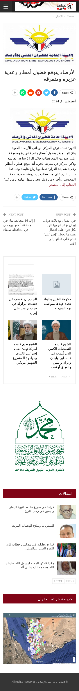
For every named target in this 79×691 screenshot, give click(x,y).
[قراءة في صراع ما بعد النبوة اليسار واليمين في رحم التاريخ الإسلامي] (66, 512)
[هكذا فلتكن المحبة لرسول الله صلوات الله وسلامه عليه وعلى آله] (66, 568)
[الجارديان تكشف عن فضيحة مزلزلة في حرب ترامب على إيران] (22, 284)
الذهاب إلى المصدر (62, 184)
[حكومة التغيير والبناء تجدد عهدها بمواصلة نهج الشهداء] (56, 284)
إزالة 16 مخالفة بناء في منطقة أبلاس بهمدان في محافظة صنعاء (19, 225)
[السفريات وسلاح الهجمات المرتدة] (66, 531)
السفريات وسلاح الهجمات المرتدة (32, 525)
